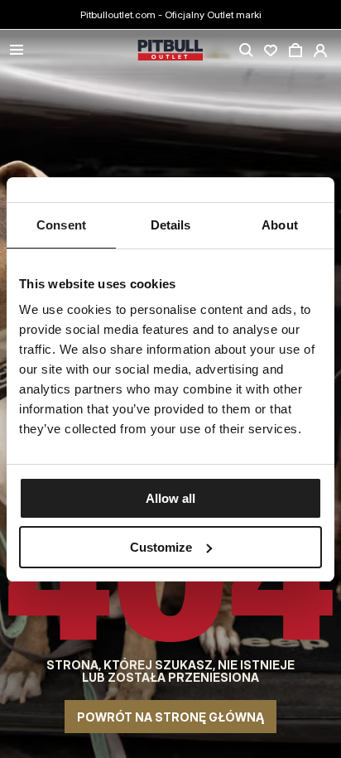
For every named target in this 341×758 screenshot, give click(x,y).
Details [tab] (171, 225)
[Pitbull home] (170, 51)
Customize (161, 547)
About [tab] (280, 225)
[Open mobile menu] (16, 50)
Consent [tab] (61, 225)
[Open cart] (295, 50)
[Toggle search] (245, 50)
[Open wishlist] (270, 50)
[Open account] (320, 50)
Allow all (170, 498)
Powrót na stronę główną (170, 717)
